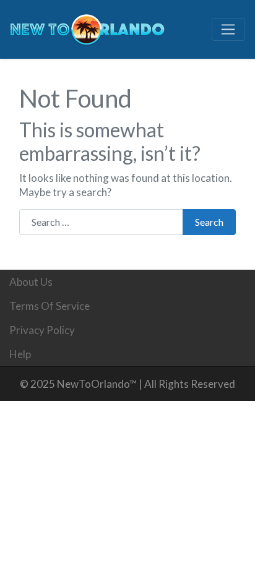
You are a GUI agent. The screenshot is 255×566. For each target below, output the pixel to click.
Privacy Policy (42, 330)
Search (209, 222)
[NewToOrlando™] (87, 27)
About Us (31, 281)
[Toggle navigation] (228, 29)
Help (20, 354)
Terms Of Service (49, 305)
